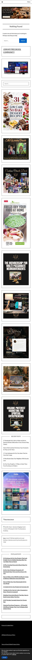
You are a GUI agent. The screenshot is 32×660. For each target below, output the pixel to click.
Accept (4, 657)
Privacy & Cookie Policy (7, 625)
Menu (28, 2)
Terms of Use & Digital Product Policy (11, 644)
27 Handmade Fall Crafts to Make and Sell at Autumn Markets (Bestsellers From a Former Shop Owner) (16, 442)
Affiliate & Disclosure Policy (8, 635)
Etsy (4, 538)
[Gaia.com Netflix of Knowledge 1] (16, 510)
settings (14, 654)
